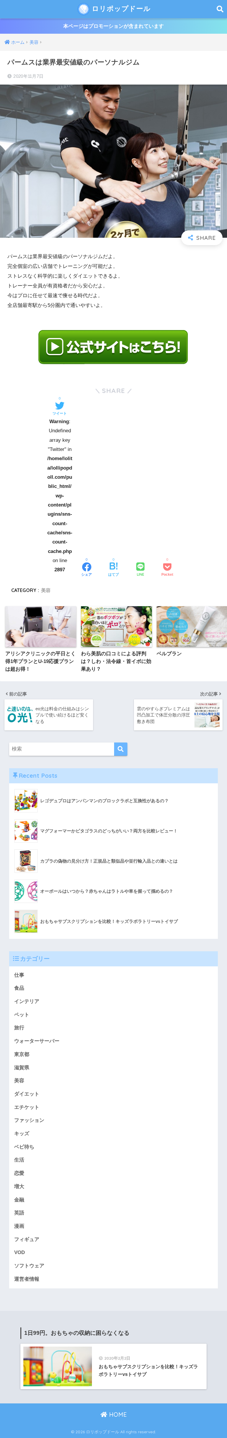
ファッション (29, 1120)
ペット (21, 1015)
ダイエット (26, 1094)
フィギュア (26, 1239)
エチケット (26, 1107)
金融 (19, 1200)
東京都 (21, 1054)
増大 (19, 1186)
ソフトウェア (29, 1266)
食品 (19, 988)
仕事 (19, 975)
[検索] (120, 749)
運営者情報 (26, 1279)
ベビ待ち (24, 1147)
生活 (19, 1160)
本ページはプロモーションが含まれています (113, 26)
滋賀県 (21, 1067)
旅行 (19, 1028)
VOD (19, 1252)
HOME (117, 1414)
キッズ (21, 1133)
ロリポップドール (120, 8)
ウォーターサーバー (36, 1041)
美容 (46, 590)
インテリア (26, 1001)
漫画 (19, 1226)
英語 (19, 1213)
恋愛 (19, 1173)
